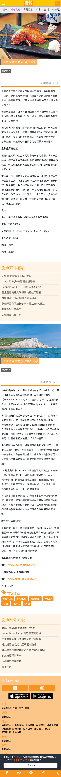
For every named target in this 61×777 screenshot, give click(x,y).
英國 (27, 603)
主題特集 (28, 9)
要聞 (14, 708)
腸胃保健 (16, 728)
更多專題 (16, 732)
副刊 (46, 9)
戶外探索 (22, 598)
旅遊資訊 (8, 598)
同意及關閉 (30, 765)
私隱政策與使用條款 (20, 759)
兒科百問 (27, 728)
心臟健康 (6, 728)
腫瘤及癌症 (52, 725)
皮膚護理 (6, 732)
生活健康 (29, 725)
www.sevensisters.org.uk (22, 564)
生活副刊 (6, 70)
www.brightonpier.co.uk (22, 578)
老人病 (48, 728)
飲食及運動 (18, 725)
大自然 (49, 598)
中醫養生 (40, 725)
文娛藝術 (36, 598)
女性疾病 (38, 728)
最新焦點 (6, 708)
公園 (6, 603)
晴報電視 (15, 9)
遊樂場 (17, 603)
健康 (5, 9)
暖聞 (27, 708)
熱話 (21, 708)
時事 (38, 9)
